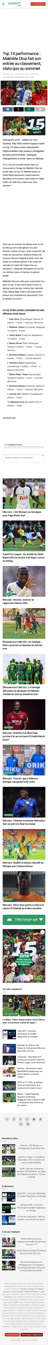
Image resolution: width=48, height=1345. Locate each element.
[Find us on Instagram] (27, 1119)
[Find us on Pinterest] (28, 1124)
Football (9, 773)
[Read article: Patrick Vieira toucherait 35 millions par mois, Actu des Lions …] (8, 1254)
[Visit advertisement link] (24, 125)
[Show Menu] (3, 4)
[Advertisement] (25, 27)
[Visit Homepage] (14, 4)
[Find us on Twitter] (20, 1119)
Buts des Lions (28, 77)
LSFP (16, 1302)
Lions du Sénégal (17, 1292)
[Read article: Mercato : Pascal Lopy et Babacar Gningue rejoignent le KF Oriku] (24, 760)
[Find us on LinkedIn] (21, 1124)
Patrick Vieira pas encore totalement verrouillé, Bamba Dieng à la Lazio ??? (31, 1242)
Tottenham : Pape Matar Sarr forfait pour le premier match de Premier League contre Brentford (31, 1060)
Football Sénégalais (31, 1292)
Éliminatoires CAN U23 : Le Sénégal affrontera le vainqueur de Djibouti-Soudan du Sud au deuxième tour (21, 690)
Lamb (42, 1292)
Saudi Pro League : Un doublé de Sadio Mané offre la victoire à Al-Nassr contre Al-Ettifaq (24, 557)
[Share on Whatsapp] (29, 109)
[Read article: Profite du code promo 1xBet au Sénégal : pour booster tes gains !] (8, 1220)
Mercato (9, 506)
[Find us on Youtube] (34, 1119)
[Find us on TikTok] (40, 1119)
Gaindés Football (14, 77)
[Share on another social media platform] (40, 109)
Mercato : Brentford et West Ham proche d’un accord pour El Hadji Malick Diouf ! (24, 736)
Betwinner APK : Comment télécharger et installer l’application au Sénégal (31, 1208)
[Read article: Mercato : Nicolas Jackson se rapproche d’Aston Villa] (24, 581)
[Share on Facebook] (8, 109)
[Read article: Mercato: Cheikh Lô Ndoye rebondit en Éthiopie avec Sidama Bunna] (24, 844)
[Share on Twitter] (18, 109)
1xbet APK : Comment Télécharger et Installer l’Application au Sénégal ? (27, 1034)
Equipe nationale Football (17, 682)
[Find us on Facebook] (14, 1119)
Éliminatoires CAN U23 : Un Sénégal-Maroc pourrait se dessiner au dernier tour (22, 645)
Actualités (8, 1297)
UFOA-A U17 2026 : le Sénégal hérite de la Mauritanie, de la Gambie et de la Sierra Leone (29, 1085)
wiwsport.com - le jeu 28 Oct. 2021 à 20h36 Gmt (21, 74)
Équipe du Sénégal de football (32, 1289)
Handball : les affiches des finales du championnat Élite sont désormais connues (31, 1048)
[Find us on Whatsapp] (7, 1119)
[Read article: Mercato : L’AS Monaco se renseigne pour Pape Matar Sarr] (24, 493)
